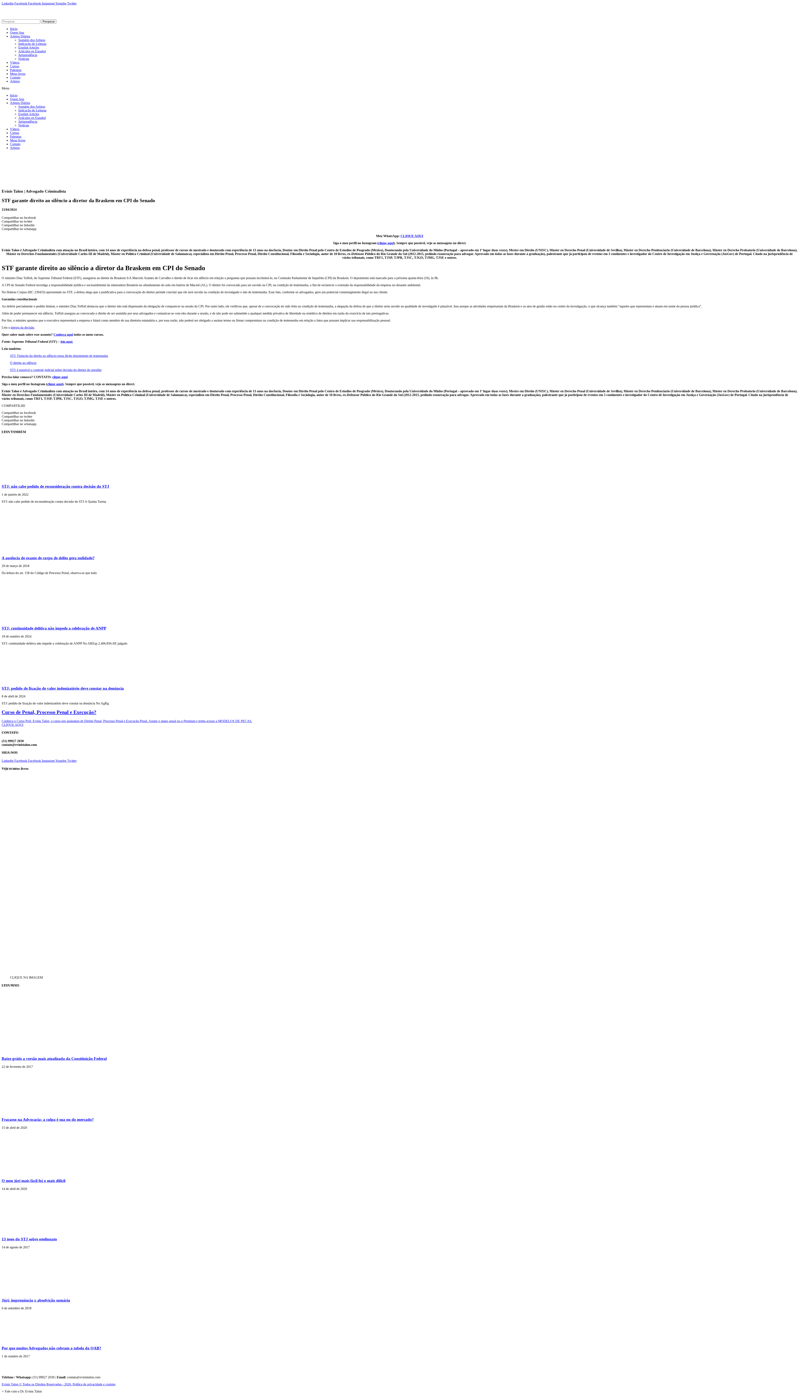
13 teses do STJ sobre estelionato (29, 1239)
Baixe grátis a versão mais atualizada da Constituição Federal (54, 1058)
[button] (399, 88)
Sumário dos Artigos (31, 40)
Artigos (15, 81)
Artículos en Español (32, 51)
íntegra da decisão (22, 327)
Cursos (14, 66)
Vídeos (14, 62)
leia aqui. (67, 341)
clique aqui (386, 243)
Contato (15, 77)
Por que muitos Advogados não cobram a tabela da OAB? (51, 1348)
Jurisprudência (27, 55)
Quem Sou (17, 32)
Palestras (15, 70)
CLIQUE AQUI (412, 236)
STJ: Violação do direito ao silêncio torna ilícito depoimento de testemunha (59, 356)
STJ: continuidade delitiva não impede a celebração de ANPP (54, 628)
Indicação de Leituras (32, 44)
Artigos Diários (20, 36)
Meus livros (17, 74)
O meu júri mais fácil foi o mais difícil (33, 1180)
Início (13, 29)
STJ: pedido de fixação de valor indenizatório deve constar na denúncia (63, 688)
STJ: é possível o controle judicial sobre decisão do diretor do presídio (56, 370)
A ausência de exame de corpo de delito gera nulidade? (48, 558)
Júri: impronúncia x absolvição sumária (36, 1300)
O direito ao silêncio (23, 363)
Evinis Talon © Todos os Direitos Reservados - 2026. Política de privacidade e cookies (58, 1384)
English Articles (28, 47)
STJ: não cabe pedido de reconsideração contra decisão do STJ (55, 486)
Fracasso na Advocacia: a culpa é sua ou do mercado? (48, 1119)
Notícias (23, 59)
